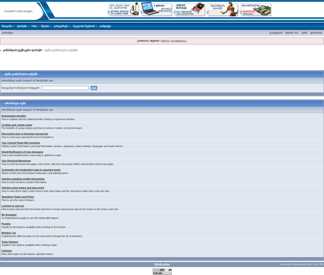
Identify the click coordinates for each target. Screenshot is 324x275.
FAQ (34, 26)
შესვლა (165, 41)
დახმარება (316, 33)
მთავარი (7, 26)
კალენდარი (276, 33)
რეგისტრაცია (178, 41)
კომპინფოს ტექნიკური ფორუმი (22, 50)
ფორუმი (22, 26)
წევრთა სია (291, 33)
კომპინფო (7, 33)
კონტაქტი (105, 26)
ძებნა (304, 33)
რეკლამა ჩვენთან (84, 26)
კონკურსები (61, 26)
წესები (45, 26)
